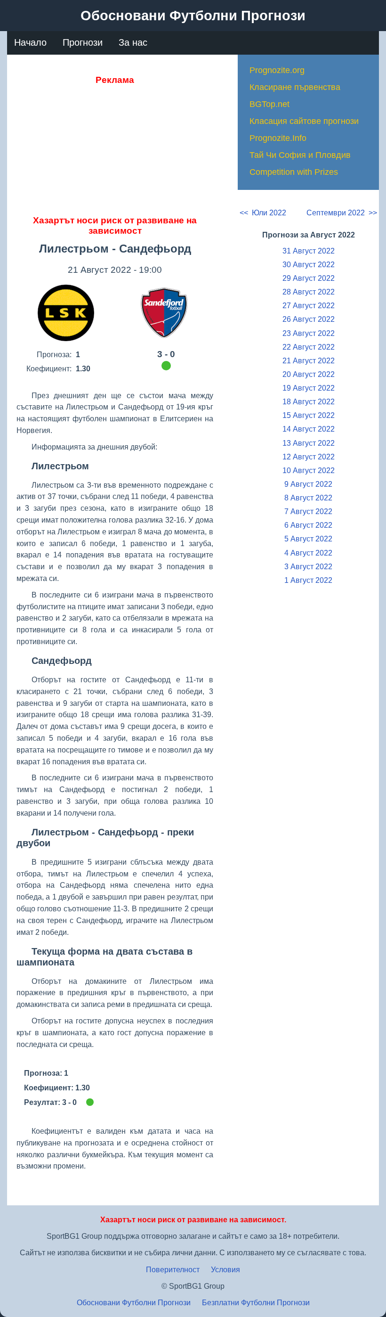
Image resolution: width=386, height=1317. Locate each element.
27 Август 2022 (308, 306)
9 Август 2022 (308, 484)
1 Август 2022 (308, 580)
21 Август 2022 (308, 361)
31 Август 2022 (308, 251)
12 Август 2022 (308, 457)
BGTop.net (269, 104)
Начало (30, 42)
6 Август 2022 (308, 525)
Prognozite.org (277, 70)
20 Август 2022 (308, 374)
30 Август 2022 (308, 265)
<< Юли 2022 (263, 213)
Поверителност (173, 1270)
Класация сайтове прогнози (304, 121)
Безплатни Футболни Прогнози (256, 1303)
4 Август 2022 (308, 553)
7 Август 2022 (308, 511)
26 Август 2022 (308, 319)
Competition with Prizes (293, 172)
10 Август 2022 (308, 470)
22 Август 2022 (308, 347)
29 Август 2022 (308, 278)
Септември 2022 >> (341, 213)
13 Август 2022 (308, 443)
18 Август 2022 (308, 402)
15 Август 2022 (308, 415)
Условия (225, 1270)
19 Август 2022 (308, 388)
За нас (133, 42)
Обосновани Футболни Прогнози (134, 1303)
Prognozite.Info (277, 138)
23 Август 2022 (308, 333)
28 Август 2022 (308, 292)
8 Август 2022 (308, 498)
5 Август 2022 (308, 539)
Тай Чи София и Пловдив (300, 155)
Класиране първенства (294, 87)
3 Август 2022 (308, 567)
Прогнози (83, 42)
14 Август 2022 (308, 429)
